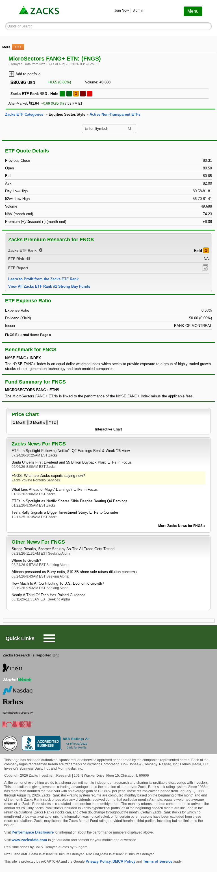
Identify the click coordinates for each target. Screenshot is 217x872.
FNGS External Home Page (26, 335)
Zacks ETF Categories (24, 114)
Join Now (121, 10)
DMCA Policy (123, 861)
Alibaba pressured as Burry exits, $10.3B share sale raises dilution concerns (74, 572)
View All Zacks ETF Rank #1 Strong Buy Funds (49, 286)
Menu (193, 11)
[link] (39, 11)
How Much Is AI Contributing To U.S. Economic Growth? (58, 583)
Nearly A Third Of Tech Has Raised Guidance (48, 595)
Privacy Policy (98, 861)
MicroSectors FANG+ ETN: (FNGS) (54, 58)
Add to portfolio (28, 74)
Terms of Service (157, 861)
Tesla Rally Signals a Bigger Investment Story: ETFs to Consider (65, 512)
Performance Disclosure (33, 832)
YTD (52, 422)
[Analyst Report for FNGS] (205, 267)
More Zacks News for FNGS (180, 526)
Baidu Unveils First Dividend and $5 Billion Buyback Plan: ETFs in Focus (72, 462)
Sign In (138, 10)
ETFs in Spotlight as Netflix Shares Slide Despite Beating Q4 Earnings (69, 501)
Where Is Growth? (26, 560)
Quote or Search (19, 26)
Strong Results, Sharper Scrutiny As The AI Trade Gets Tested (63, 549)
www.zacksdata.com (29, 840)
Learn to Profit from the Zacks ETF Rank (43, 279)
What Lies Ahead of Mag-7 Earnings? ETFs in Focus (55, 489)
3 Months (37, 422)
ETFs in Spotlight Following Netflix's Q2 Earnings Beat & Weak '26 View (71, 451)
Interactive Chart (108, 429)
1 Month (19, 422)
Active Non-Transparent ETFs (115, 114)
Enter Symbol (96, 128)
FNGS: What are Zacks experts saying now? (48, 475)
